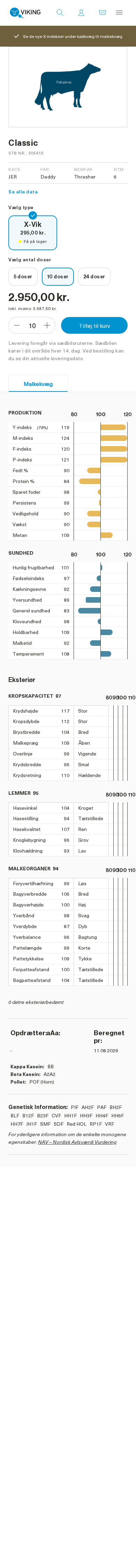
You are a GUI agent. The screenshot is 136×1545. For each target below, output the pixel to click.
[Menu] (119, 13)
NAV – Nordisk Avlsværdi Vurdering (77, 1142)
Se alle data (23, 191)
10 (32, 325)
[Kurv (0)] (102, 13)
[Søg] (60, 13)
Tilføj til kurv (94, 325)
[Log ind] (81, 13)
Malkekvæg (38, 383)
